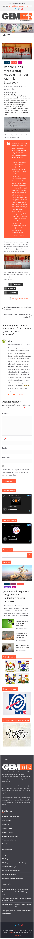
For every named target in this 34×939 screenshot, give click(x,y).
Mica (10, 341)
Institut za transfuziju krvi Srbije (12, 878)
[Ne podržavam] (14, 395)
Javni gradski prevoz (8, 855)
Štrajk (13, 89)
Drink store (8, 89)
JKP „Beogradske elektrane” (11, 871)
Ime (4, 439)
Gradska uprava (7, 828)
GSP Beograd (6, 859)
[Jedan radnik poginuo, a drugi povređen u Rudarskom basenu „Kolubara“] (17, 573)
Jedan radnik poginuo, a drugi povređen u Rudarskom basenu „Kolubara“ (18, 7)
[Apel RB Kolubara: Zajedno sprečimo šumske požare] (8, 636)
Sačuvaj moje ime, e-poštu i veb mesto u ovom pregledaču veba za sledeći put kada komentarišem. (16, 472)
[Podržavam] (8, 395)
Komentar (6, 413)
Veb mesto (6, 457)
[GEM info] (16, 24)
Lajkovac (13, 583)
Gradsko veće (6, 824)
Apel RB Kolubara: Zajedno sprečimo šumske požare (21, 635)
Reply (21, 395)
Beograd (7, 62)
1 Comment (23, 86)
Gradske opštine (7, 832)
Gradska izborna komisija (10, 836)
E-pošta (5, 448)
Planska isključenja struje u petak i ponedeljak (22, 623)
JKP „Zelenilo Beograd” (9, 874)
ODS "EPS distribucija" (9, 867)
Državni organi (6, 844)
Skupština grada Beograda (10, 816)
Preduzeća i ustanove (9, 840)
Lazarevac (13, 62)
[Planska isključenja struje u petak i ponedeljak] (8, 624)
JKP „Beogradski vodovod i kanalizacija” (14, 863)
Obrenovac (7, 587)
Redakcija (19, 605)
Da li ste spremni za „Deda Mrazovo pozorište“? (16, 315)
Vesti (20, 62)
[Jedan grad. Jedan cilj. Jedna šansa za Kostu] (8, 647)
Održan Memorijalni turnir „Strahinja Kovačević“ (18, 308)
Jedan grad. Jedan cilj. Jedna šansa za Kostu (23, 646)
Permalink (28, 344)
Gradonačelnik (6, 820)
